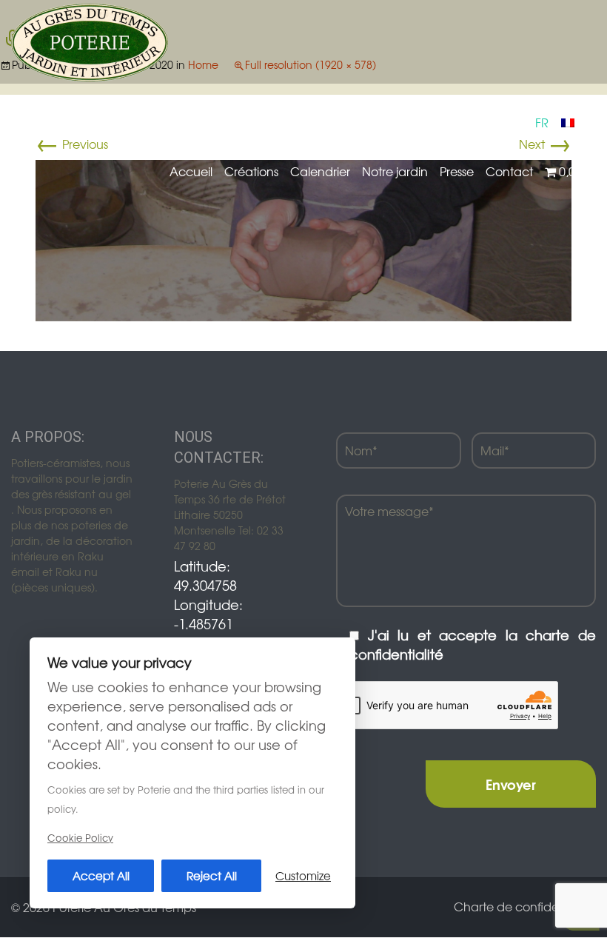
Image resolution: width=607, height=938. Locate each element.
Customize (303, 875)
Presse (457, 171)
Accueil (191, 171)
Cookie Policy (80, 838)
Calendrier (320, 171)
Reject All (212, 875)
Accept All (101, 875)
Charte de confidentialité (525, 906)
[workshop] (303, 238)
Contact (509, 171)
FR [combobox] (542, 122)
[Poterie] (89, 41)
